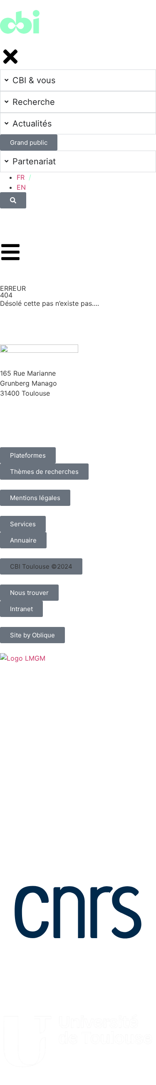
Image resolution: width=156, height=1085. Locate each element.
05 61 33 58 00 (24, 409)
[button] (41, 566)
